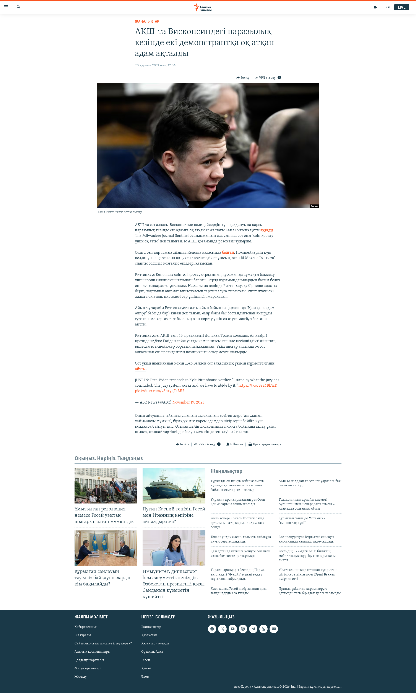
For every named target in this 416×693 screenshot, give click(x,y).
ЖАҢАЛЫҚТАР (147, 22)
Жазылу (81, 676)
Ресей (145, 660)
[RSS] (263, 629)
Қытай (146, 668)
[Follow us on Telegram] (253, 629)
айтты (140, 369)
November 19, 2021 (188, 403)
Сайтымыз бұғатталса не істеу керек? (103, 644)
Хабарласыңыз (86, 627)
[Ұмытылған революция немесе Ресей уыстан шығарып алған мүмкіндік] (106, 485)
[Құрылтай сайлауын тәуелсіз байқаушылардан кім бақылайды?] (106, 548)
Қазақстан (149, 635)
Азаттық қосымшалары (92, 652)
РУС (388, 7)
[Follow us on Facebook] (212, 629)
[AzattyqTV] (375, 7)
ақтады (266, 230)
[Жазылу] (274, 629)
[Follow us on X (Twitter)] (222, 629)
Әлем (145, 676)
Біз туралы (83, 635)
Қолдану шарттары (89, 660)
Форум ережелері (88, 668)
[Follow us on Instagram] (243, 629)
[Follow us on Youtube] (233, 629)
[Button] (243, 78)
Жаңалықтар (151, 627)
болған (227, 253)
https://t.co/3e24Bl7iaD (258, 386)
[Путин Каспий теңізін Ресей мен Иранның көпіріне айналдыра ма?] (174, 485)
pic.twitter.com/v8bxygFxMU (159, 391)
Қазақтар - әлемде (155, 644)
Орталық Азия (152, 652)
